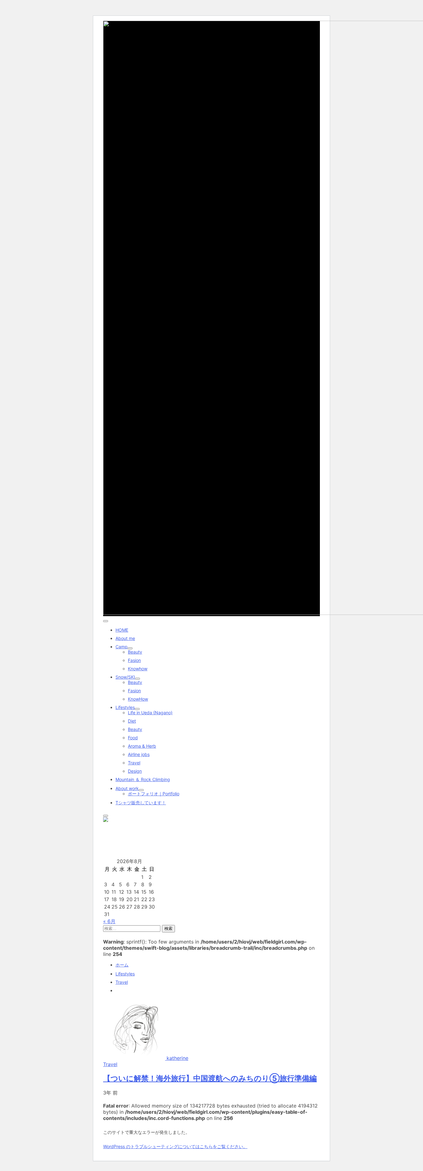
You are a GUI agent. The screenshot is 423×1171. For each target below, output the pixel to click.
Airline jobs (139, 754)
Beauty (135, 652)
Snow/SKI (125, 677)
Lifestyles (125, 707)
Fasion (134, 660)
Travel (134, 762)
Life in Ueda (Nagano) (150, 712)
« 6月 (109, 921)
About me (125, 638)
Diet (132, 721)
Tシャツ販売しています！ (141, 802)
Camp (122, 646)
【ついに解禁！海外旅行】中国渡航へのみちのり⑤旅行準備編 (210, 1078)
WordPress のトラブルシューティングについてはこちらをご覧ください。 (175, 1146)
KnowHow (138, 699)
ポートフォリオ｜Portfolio (153, 793)
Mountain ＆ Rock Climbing (143, 779)
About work (127, 788)
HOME (122, 630)
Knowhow (137, 668)
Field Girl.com (116, 834)
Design (135, 771)
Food (133, 737)
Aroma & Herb (142, 746)
